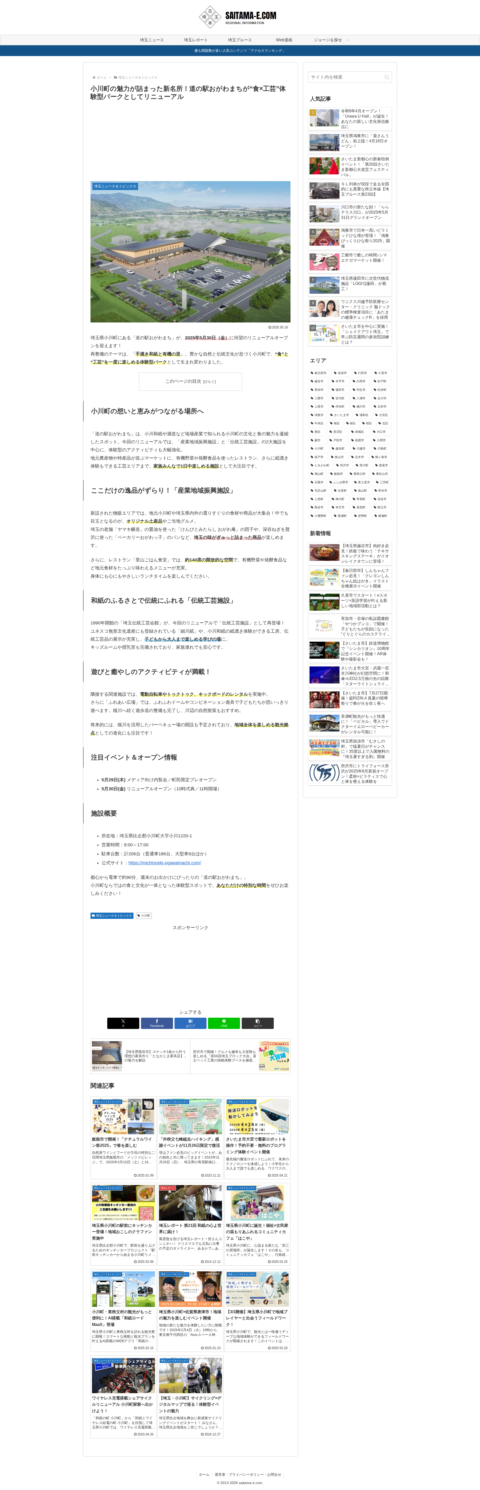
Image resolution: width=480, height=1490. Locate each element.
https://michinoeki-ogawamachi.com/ (164, 862)
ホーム (204, 1474)
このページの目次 (183, 381)
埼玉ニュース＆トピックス (114, 915)
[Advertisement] (190, 140)
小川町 (145, 915)
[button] (258, 1023)
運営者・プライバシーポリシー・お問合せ (248, 1474)
